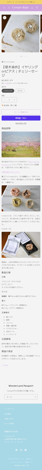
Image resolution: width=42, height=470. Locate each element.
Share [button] (6, 365)
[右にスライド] (25, 56)
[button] (4, 7)
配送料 (7, 83)
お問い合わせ (9, 419)
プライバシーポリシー (17, 462)
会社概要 (7, 414)
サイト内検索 (9, 423)
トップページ (9, 409)
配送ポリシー (29, 462)
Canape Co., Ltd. (19, 459)
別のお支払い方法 (21, 123)
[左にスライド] (16, 56)
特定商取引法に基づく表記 (21, 465)
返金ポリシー (30, 459)
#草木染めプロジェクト (11, 172)
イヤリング (8, 91)
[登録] (35, 396)
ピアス (20, 91)
